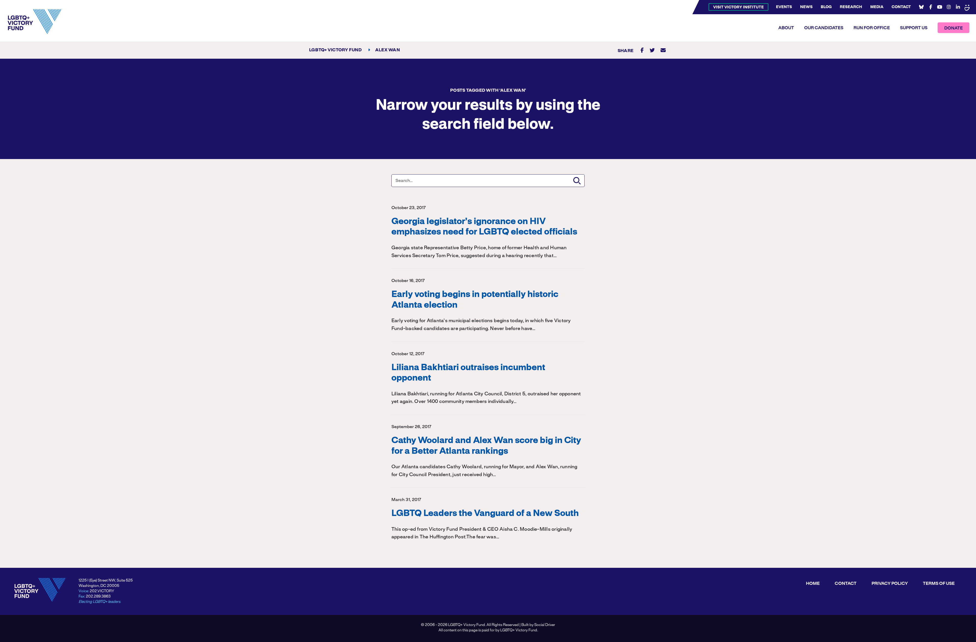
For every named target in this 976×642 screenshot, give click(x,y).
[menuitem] (738, 7)
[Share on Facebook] (642, 50)
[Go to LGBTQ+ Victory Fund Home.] (35, 21)
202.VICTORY (102, 591)
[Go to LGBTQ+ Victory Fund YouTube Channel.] (939, 7)
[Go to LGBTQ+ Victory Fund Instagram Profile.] (948, 7)
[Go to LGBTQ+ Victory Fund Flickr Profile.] (967, 7)
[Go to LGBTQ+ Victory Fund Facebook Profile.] (930, 7)
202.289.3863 (98, 596)
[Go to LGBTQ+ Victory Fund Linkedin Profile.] (958, 7)
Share (625, 51)
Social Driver (544, 625)
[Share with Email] (663, 50)
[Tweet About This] (652, 50)
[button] (577, 180)
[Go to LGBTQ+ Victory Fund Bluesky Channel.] (921, 7)
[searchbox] (488, 180)
